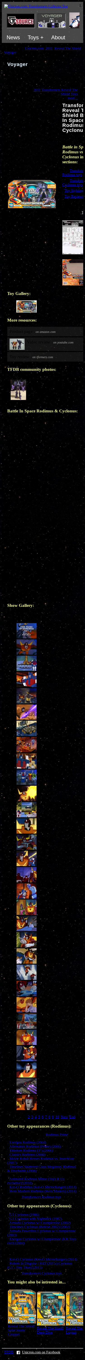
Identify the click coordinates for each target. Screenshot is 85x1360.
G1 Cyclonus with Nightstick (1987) (36, 1219)
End (72, 1117)
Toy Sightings (75, 190)
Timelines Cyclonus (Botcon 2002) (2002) (40, 1227)
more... (73, 98)
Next (64, 1117)
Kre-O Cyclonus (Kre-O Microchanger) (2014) (43, 1259)
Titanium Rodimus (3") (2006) (31, 1150)
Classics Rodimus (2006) (27, 1155)
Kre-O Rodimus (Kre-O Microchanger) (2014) (43, 1187)
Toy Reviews (74, 196)
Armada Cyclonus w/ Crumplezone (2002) (39, 1223)
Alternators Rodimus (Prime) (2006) (35, 1146)
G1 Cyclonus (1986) (24, 1215)
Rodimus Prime (57, 1135)
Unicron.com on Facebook (41, 1352)
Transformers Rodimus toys (41, 1197)
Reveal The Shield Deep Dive (50, 1330)
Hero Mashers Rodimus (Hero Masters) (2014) (43, 1191)
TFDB (9, 1352)
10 (57, 1117)
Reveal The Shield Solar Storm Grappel (21, 1330)
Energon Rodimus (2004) (28, 1142)
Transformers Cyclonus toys (42, 1273)
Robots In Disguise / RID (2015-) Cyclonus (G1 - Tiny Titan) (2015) (39, 1265)
